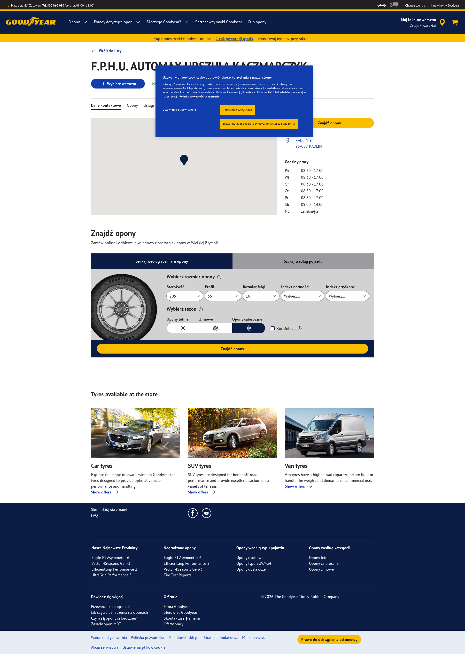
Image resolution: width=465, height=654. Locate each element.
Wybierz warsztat (122, 83)
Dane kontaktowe (106, 105)
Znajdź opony (232, 348)
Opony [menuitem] (74, 21)
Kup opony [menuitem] (257, 21)
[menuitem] (381, 4)
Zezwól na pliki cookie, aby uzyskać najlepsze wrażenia (259, 123)
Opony (132, 105)
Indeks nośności (295, 286)
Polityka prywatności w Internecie (199, 96)
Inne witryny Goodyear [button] (445, 5)
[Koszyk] (454, 22)
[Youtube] (207, 513)
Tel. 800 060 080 (53, 5)
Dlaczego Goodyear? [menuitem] (164, 21)
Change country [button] (415, 5)
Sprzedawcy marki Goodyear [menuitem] (218, 21)
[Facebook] (193, 513)
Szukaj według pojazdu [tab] (303, 261)
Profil (209, 286)
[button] (219, 277)
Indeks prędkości (341, 286)
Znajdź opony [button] (329, 123)
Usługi (149, 105)
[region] (234, 101)
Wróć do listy (110, 50)
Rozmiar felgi (254, 286)
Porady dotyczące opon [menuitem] (113, 21)
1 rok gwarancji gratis (234, 38)
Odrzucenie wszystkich (237, 110)
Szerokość (176, 286)
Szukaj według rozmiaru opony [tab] (162, 261)
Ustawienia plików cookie (179, 109)
